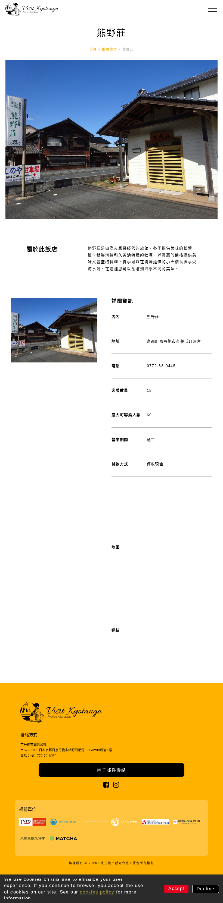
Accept (176, 888)
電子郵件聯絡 (111, 770)
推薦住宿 (109, 49)
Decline (206, 888)
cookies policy (97, 892)
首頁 (93, 49)
